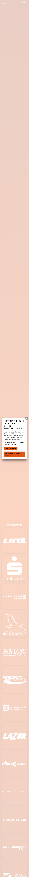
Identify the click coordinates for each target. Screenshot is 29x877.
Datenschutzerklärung (12, 443)
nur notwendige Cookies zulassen (12, 454)
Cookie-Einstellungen (10, 444)
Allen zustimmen (10, 448)
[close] (26, 418)
